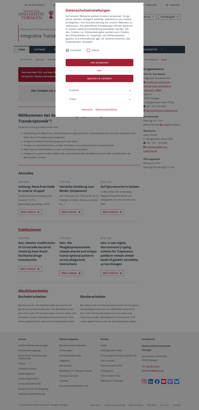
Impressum (87, 109)
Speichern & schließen (99, 78)
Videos (95, 50)
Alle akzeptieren (99, 62)
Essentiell (75, 50)
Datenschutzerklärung (106, 109)
